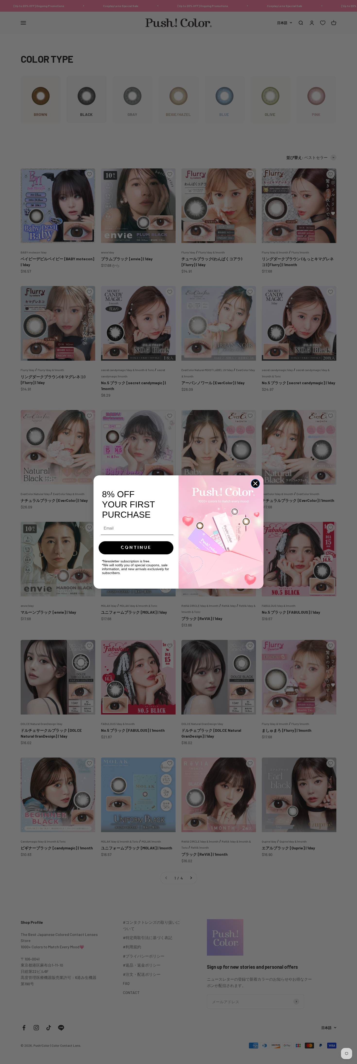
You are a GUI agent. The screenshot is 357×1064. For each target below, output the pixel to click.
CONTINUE (136, 547)
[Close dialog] (255, 483)
